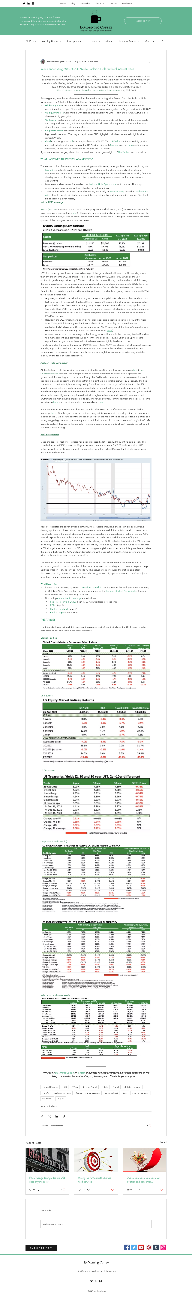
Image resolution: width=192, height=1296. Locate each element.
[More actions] (150, 61)
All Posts (31, 41)
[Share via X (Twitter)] (49, 1116)
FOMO (45, 1092)
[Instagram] (163, 1247)
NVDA (75, 1087)
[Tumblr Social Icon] (156, 1247)
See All (163, 1142)
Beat (125, 1092)
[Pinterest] (149, 1247)
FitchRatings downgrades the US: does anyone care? (47, 1180)
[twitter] (24, 3)
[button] (162, 41)
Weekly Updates (51, 41)
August (60, 1098)
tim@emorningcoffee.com (90, 1271)
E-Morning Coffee (96, 1262)
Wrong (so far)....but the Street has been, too (94, 1180)
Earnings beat (111, 1092)
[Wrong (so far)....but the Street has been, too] (96, 1160)
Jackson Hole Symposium (88, 1092)
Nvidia (105, 1087)
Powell (116, 1087)
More (148, 41)
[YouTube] (141, 1247)
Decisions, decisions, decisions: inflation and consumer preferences (143, 1180)
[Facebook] (127, 1247)
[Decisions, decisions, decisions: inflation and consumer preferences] (144, 1160)
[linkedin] (28, 3)
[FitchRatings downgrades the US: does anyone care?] (47, 1160)
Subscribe (111, 1271)
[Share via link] (64, 1116)
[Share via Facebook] (41, 1116)
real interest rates (62, 1092)
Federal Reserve (50, 1087)
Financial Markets (128, 41)
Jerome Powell (90, 1087)
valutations (47, 1098)
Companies (74, 41)
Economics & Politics (99, 41)
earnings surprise (140, 1092)
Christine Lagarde (132, 1087)
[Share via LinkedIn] (56, 1116)
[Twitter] (134, 1247)
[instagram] (33, 3)
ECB (65, 1087)
